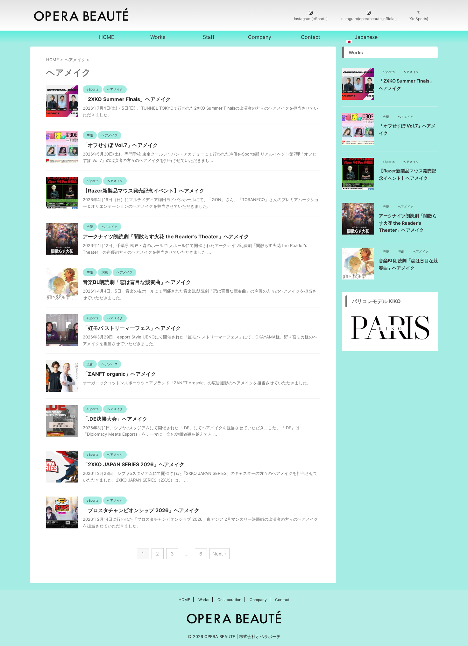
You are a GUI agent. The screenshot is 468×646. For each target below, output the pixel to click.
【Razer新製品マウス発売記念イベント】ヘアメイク (143, 190)
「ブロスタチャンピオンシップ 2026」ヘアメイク (141, 510)
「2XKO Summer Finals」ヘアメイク (127, 99)
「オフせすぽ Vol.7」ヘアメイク (120, 145)
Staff (209, 37)
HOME (106, 37)
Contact (310, 37)
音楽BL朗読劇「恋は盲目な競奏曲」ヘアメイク (137, 282)
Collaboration (229, 599)
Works (157, 37)
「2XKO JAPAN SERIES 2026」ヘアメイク (133, 464)
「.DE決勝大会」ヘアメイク (115, 419)
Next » (219, 554)
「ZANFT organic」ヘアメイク (119, 374)
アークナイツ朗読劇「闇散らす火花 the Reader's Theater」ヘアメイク (166, 236)
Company (259, 37)
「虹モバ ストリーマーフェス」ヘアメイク (132, 328)
